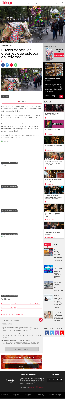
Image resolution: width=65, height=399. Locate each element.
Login (56, 3)
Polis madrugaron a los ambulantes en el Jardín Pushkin (20, 304)
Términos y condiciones (28, 395)
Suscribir (21, 366)
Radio (15, 3)
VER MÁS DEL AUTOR (21, 349)
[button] (3, 82)
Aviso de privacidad (40, 395)
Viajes (41, 3)
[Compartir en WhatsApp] (15, 65)
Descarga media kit (16, 395)
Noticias (19, 3)
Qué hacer (30, 3)
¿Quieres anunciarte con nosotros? (55, 395)
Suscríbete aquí (59, 55)
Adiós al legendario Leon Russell (12, 314)
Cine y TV (36, 3)
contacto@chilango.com (36, 387)
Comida (24, 3)
